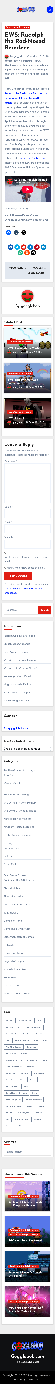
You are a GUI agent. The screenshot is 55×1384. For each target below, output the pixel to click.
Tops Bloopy (11, 775)
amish (39, 1021)
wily (8, 1119)
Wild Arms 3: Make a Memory (20, 660)
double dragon (21, 1040)
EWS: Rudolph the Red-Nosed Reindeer (25, 41)
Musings (8, 843)
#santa (17, 69)
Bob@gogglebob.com (16, 728)
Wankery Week (12, 783)
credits (27, 1034)
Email (8, 522)
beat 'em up (12, 1034)
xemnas (10, 1126)
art (19, 1027)
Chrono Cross (12, 985)
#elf (7, 78)
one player (38, 1073)
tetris (41, 1106)
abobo (9, 1021)
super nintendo (13, 1106)
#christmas (27, 61)
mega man (10, 1073)
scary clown (12, 1086)
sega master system (16, 1093)
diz (7, 1040)
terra (29, 1106)
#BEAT (38, 61)
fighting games (14, 1047)
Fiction (8, 856)
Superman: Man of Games (19, 936)
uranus (38, 1113)
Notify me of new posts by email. (26, 567)
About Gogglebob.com (17, 700)
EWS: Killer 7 (15, 418)
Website (8, 537)
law (45, 1060)
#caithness (11, 74)
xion (21, 1126)
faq (36, 1040)
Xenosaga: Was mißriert (17, 676)
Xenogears (10, 977)
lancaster (32, 1060)
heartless (11, 1054)
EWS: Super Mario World (23, 348)
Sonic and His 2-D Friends (19, 880)
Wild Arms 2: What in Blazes (20, 810)
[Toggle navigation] (3, 10)
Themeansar (33, 1379)
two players (23, 1113)
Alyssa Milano (24, 1021)
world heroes (21, 1119)
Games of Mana (13, 920)
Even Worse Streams (17, 27)
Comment (10, 461)
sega (25, 1086)
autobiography (34, 1027)
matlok (30, 1067)
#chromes (23, 74)
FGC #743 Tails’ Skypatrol (25, 1240)
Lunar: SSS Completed (17, 904)
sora (34, 1093)
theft (9, 1113)
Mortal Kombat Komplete (18, 692)
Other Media (11, 864)
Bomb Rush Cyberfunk (17, 928)
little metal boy (14, 1067)
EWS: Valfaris (18, 268)
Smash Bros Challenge (17, 644)
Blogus (18, 1379)
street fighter (13, 1099)
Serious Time (11, 848)
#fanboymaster (13, 65)
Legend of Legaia (14, 961)
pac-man (10, 1080)
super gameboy (34, 1099)
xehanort (38, 1119)
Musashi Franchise (15, 969)
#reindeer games (39, 74)
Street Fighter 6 (13, 953)
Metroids (9, 945)
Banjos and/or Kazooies (32, 158)
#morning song (31, 65)
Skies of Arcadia (13, 896)
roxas (32, 1080)
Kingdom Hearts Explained (19, 684)
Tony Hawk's (11, 912)
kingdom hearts (14, 1060)
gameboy (31, 1047)
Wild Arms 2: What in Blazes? (21, 668)
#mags (25, 69)
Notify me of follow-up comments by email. (25, 559)
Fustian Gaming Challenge (19, 635)
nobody (24, 1073)
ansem (9, 1027)
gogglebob (19, 56)
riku (22, 1080)
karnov (24, 1054)
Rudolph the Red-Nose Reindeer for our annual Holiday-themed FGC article (26, 98)
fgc (45, 1040)
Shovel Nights (12, 888)
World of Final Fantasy (17, 993)
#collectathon (12, 61)
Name (8, 506)
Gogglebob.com (27, 1356)
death (39, 1034)
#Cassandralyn (38, 69)
